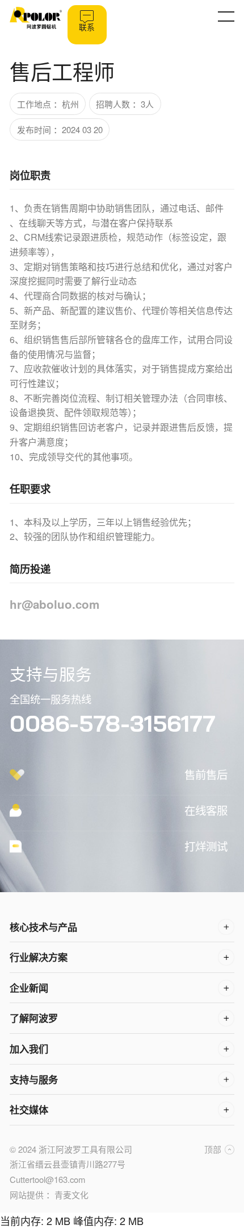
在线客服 (206, 810)
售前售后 (206, 774)
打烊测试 (206, 846)
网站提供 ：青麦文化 (49, 1195)
